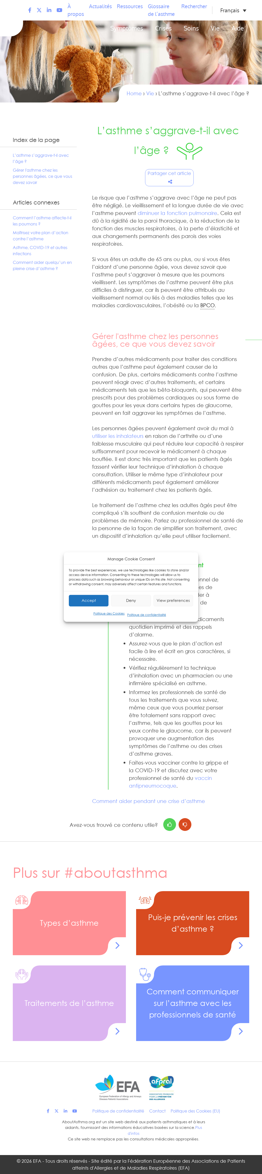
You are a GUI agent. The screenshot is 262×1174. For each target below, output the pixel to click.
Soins (191, 28)
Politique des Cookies (109, 613)
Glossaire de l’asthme (161, 10)
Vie (215, 28)
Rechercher (194, 6)
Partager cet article (169, 173)
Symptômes (126, 28)
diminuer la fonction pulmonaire (177, 213)
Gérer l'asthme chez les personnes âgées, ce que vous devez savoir (42, 176)
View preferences (173, 600)
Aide (238, 28)
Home (134, 93)
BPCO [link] (207, 305)
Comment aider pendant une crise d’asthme (148, 801)
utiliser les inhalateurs (118, 436)
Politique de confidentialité (146, 614)
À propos (76, 10)
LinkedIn (49, 10)
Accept (89, 600)
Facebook (29, 10)
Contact (157, 1111)
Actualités (100, 6)
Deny (131, 600)
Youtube (59, 10)
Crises (163, 28)
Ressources (130, 6)
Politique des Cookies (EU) (195, 1111)
